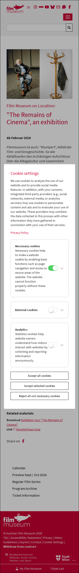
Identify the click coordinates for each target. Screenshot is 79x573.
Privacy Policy (20, 233)
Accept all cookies (39, 376)
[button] (62, 268)
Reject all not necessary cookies (39, 396)
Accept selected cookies (39, 386)
